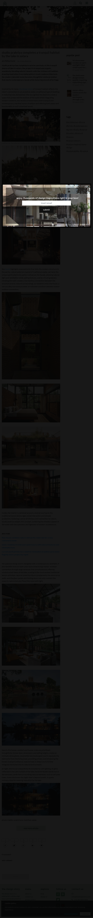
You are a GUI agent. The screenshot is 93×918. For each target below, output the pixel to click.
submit (46, 209)
